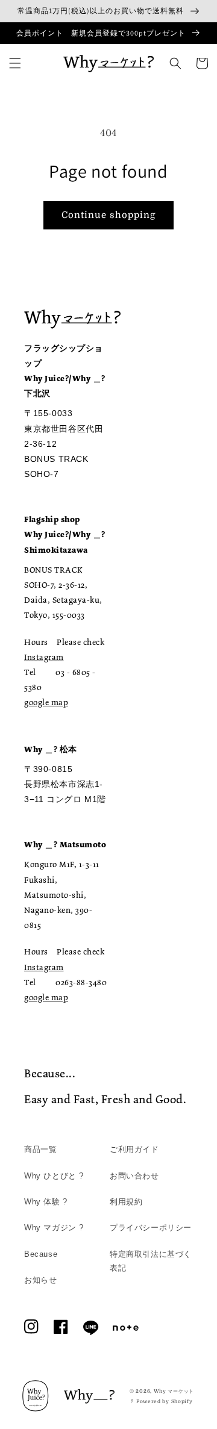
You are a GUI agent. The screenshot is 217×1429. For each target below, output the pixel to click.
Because (40, 1254)
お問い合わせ (134, 1175)
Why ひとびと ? (54, 1175)
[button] (15, 63)
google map (46, 702)
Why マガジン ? (54, 1227)
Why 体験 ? (46, 1201)
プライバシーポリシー (151, 1227)
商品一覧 (40, 1149)
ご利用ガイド (134, 1149)
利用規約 (126, 1201)
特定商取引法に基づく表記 (151, 1261)
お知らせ (40, 1279)
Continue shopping (108, 215)
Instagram (44, 657)
